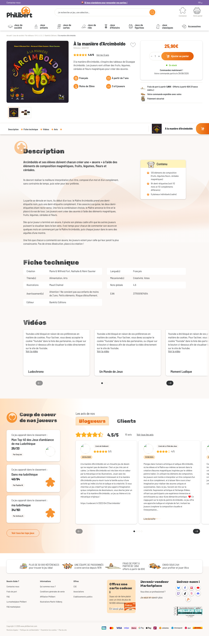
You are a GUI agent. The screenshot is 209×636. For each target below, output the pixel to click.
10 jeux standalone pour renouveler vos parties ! (106, 2)
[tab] (92, 421)
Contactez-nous (14, 2)
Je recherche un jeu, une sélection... (74, 12)
